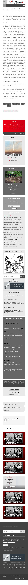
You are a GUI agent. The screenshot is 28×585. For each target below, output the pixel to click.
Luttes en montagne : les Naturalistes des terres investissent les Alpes (13, 184)
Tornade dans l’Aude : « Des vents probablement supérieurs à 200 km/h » (13, 296)
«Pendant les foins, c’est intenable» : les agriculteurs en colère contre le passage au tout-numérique (13, 311)
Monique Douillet (8, 11)
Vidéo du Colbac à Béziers (9, 307)
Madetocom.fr (22, 578)
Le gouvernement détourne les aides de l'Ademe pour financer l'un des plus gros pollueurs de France (12, 219)
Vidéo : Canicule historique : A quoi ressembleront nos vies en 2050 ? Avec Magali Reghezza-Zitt (13, 234)
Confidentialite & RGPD (17, 564)
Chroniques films (14, 111)
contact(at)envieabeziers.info (17, 562)
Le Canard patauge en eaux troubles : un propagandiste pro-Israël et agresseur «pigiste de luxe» (14, 303)
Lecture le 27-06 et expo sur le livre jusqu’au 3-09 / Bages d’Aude (13, 155)
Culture (21, 11)
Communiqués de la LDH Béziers (10, 299)
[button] (10, 193)
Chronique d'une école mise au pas (12, 328)
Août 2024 (6, 111)
